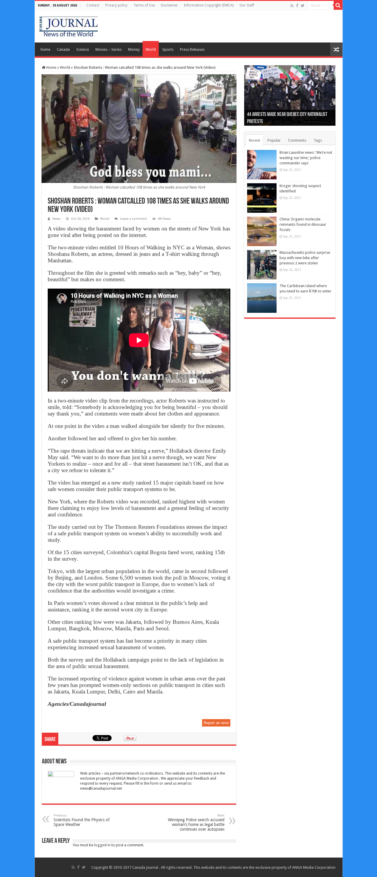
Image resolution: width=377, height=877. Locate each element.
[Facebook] (297, 5)
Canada (63, 49)
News (56, 219)
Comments (297, 140)
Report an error (216, 723)
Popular (274, 140)
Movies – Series (108, 49)
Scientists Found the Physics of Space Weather (82, 820)
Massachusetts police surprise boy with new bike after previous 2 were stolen (305, 257)
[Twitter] (302, 5)
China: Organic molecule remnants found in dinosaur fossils (303, 224)
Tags (318, 140)
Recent (254, 140)
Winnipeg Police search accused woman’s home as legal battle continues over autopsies (196, 823)
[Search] (338, 5)
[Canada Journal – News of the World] (68, 25)
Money (134, 49)
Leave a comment (133, 219)
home (45, 49)
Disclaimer (169, 5)
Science (82, 49)
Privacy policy (116, 5)
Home (50, 67)
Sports (167, 49)
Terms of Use (144, 5)
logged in (102, 845)
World (150, 49)
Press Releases (192, 49)
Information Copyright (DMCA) (209, 5)
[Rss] (292, 5)
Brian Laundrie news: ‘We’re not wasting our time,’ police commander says (306, 157)
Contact (92, 5)
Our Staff (246, 5)
